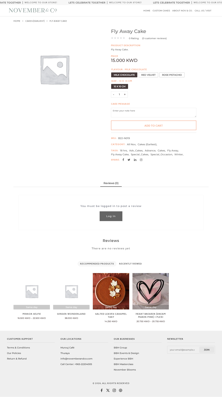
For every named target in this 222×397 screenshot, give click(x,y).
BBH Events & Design (126, 353)
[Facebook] (102, 391)
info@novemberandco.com (76, 358)
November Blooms (125, 369)
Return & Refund (17, 358)
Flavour (117, 69)
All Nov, (131, 144)
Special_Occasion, (161, 154)
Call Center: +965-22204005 (76, 364)
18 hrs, (124, 150)
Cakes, (162, 150)
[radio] (124, 74)
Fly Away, (173, 150)
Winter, (178, 154)
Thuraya (65, 353)
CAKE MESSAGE (120, 103)
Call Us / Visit (203, 10)
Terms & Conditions (18, 347)
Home (146, 10)
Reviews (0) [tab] (111, 183)
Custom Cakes (161, 10)
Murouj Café (67, 347)
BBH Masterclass (123, 364)
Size (114, 81)
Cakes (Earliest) (35, 21)
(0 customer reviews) (154, 38)
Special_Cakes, (140, 154)
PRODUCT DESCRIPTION (125, 45)
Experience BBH (123, 358)
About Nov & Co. (182, 10)
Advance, (150, 150)
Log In (111, 216)
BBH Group (120, 347)
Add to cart (153, 125)
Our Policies (14, 353)
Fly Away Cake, (120, 154)
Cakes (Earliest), (147, 144)
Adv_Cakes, (136, 150)
